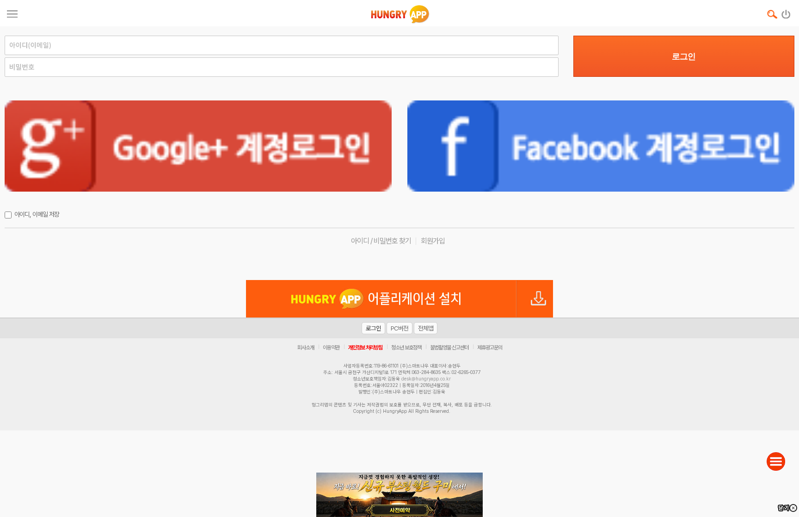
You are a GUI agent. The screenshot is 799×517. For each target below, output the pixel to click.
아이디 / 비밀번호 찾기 (381, 241)
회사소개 (305, 347)
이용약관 (331, 347)
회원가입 (433, 241)
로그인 (683, 56)
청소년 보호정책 (406, 347)
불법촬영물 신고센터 (449, 347)
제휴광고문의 (489, 347)
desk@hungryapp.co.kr (426, 378)
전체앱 (425, 328)
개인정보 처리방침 (365, 347)
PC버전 (399, 328)
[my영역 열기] (12, 12)
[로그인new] (786, 12)
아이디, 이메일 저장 (36, 214)
